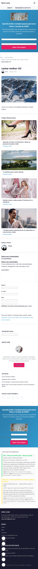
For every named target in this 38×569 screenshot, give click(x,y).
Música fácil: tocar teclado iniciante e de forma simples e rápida (18, 385)
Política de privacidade (8, 538)
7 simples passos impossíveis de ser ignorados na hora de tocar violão (19, 231)
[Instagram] (12, 397)
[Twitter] (22, 397)
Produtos (4, 532)
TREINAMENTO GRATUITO (23, 8)
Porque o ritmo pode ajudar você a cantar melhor (14, 59)
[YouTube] (8, 397)
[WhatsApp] (17, 397)
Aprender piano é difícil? (9, 379)
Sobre (3, 527)
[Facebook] (3, 397)
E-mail (3, 291)
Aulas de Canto (9, 57)
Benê (6, 71)
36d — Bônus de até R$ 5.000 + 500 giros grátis (17, 455)
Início (1, 57)
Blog (2, 530)
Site (2, 297)
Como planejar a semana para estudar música (15, 382)
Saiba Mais (19, 365)
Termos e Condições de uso (9, 535)
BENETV (9, 8)
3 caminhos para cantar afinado (13, 172)
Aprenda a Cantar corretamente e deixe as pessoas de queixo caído (16, 143)
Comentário (5, 270)
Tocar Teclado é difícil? (8, 376)
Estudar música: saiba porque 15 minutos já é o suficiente (18, 201)
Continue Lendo (7, 146)
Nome (3, 285)
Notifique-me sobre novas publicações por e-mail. (16, 306)
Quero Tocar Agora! (19, 47)
